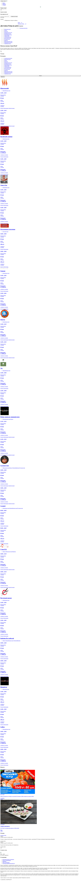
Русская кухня (7, 39)
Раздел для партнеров (7, 860)
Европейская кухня (8, 34)
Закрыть (40, 75)
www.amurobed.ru (4, 853)
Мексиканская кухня (8, 41)
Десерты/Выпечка (7, 67)
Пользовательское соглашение (8, 859)
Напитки (6, 40)
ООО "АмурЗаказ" (6, 862)
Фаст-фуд (6, 31)
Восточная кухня (7, 38)
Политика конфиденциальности (9, 863)
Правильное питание (8, 42)
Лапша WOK (6, 35)
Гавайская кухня (7, 43)
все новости (2, 769)
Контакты (4, 861)
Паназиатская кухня (8, 32)
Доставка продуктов (23, 28)
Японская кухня (7, 29)
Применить (3, 76)
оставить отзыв (3, 835)
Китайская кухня (7, 33)
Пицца (5, 30)
